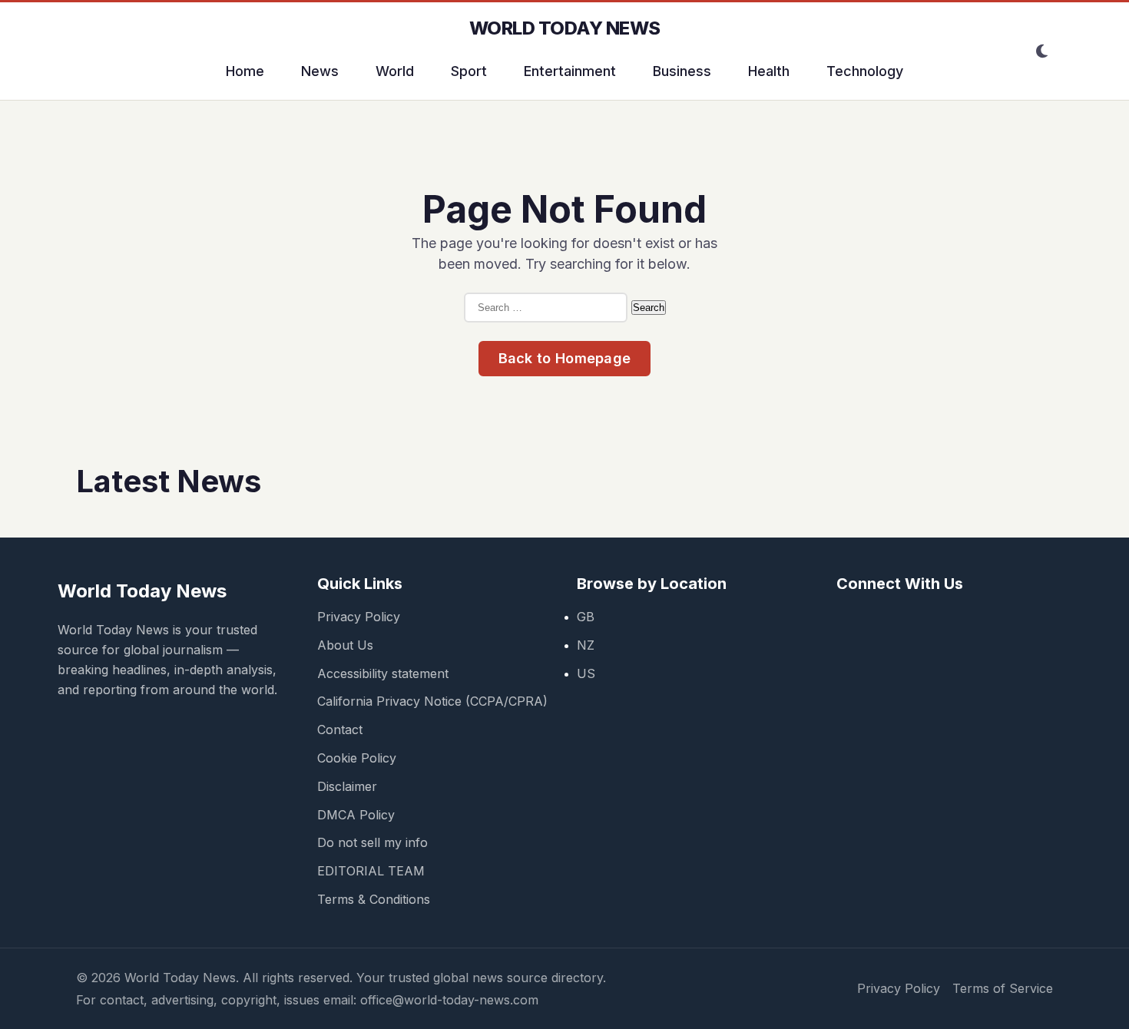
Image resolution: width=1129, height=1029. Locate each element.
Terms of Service (1002, 988)
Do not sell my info (372, 842)
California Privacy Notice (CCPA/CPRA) (432, 701)
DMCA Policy (356, 814)
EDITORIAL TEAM (371, 870)
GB (585, 616)
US (586, 673)
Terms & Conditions (373, 899)
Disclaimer (347, 786)
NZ (585, 645)
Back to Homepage (564, 358)
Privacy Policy (358, 616)
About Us (345, 645)
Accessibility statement (383, 673)
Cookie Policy (356, 758)
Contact (340, 729)
